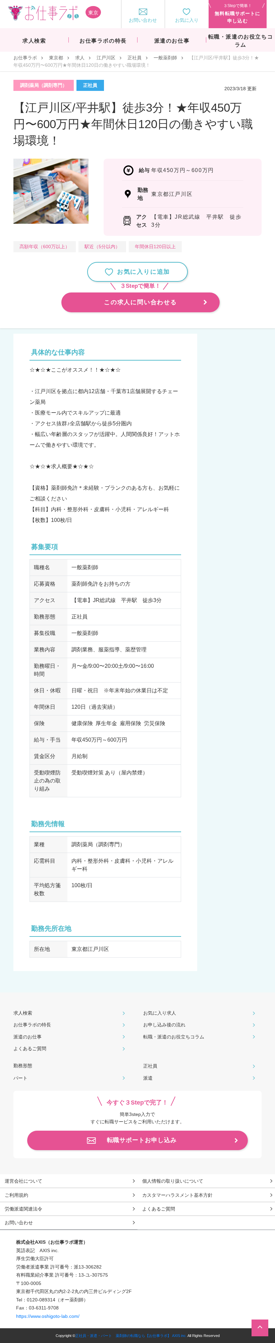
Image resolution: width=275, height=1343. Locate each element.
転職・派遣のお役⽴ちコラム (173, 1036)
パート (20, 1078)
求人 (80, 57)
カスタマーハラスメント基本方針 (177, 1195)
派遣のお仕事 (27, 1036)
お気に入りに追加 (143, 271)
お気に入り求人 (159, 1013)
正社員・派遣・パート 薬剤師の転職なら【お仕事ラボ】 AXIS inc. (131, 1336)
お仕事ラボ (25, 57)
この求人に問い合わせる (140, 302)
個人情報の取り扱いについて (172, 1181)
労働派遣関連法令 (23, 1209)
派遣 (148, 1078)
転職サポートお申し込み (142, 1140)
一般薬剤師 (165, 57)
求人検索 (22, 1013)
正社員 (134, 57)
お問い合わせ (19, 1222)
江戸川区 (106, 57)
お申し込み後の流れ (164, 1024)
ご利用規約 (16, 1195)
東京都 (56, 57)
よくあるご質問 (29, 1048)
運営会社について (23, 1181)
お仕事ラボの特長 (32, 1024)
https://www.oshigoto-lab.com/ (47, 1316)
